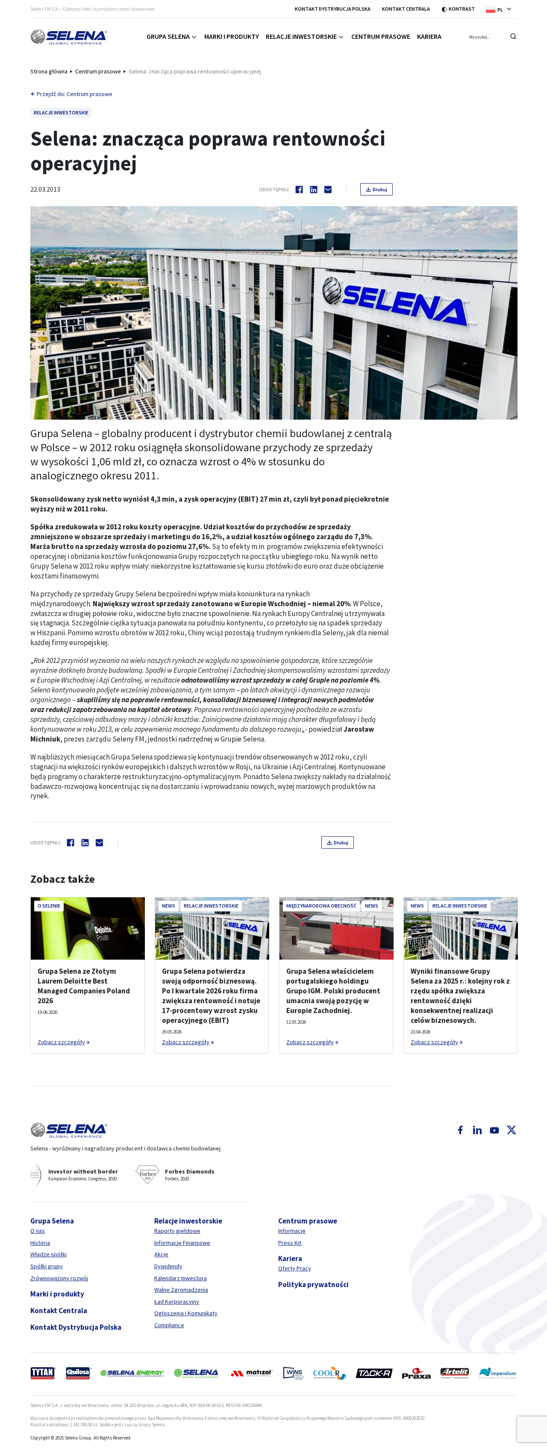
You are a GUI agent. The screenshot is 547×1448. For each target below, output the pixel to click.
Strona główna (49, 71)
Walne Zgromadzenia (181, 1289)
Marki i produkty (231, 36)
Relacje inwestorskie (301, 36)
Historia (40, 1243)
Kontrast (462, 9)
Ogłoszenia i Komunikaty (186, 1313)
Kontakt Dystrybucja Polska (333, 9)
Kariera (429, 36)
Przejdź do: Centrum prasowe (74, 94)
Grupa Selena (168, 36)
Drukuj (380, 189)
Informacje (292, 1231)
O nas (37, 1231)
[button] (501, 9)
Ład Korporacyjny (176, 1301)
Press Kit (289, 1243)
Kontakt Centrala (406, 9)
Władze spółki (48, 1254)
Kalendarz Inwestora (180, 1278)
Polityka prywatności (313, 1284)
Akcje (161, 1254)
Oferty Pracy (294, 1268)
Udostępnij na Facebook (299, 189)
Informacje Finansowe (182, 1243)
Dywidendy (168, 1266)
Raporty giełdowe (177, 1231)
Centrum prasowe (380, 36)
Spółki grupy (46, 1266)
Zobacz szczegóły (61, 1042)
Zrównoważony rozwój (59, 1278)
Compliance (169, 1325)
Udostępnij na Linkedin (314, 189)
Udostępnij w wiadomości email (328, 189)
